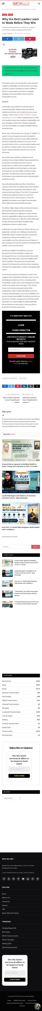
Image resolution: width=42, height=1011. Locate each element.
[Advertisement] (21, 617)
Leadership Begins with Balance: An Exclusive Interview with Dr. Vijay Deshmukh (19, 497)
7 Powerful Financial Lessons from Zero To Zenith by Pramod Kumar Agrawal (27, 603)
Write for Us (6, 898)
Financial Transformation (10, 704)
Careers (5, 905)
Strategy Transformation (10, 723)
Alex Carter (8, 33)
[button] (37, 1006)
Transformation (7, 731)
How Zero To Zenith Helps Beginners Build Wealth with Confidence (20, 528)
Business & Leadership (10, 378)
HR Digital (5, 708)
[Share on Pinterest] (30, 39)
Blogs (4, 14)
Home (4, 9)
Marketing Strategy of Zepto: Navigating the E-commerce (30, 400)
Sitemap (22, 1006)
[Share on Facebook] (7, 39)
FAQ (3, 909)
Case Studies (6, 696)
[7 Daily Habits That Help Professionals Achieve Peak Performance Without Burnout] (7, 593)
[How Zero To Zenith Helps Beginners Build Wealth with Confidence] (21, 513)
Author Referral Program (10, 913)
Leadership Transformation (11, 712)
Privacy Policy (32, 1000)
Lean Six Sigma (7, 716)
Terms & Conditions (32, 1003)
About (4, 894)
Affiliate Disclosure (19, 1000)
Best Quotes (6, 681)
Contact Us (6, 901)
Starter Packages (8, 940)
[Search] (39, 3)
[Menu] (3, 3)
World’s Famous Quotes (10, 936)
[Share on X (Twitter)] (18, 39)
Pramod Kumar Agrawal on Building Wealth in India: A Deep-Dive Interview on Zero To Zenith (19, 465)
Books (10, 14)
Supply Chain (6, 727)
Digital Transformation (9, 700)
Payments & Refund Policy (15, 1003)
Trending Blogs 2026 (9, 928)
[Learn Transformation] (21, 3)
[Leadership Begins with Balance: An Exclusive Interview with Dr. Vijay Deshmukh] (21, 482)
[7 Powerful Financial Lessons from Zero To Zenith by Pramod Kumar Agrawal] (7, 604)
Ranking (5, 720)
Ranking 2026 (6, 943)
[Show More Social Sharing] (38, 39)
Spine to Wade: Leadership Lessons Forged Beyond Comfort (11, 400)
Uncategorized (7, 735)
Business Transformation (10, 693)
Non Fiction (23, 378)
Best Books (6, 932)
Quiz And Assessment (9, 947)
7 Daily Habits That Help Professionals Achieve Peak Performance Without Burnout (26, 593)
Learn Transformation (27, 996)
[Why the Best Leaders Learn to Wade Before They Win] (21, 52)
